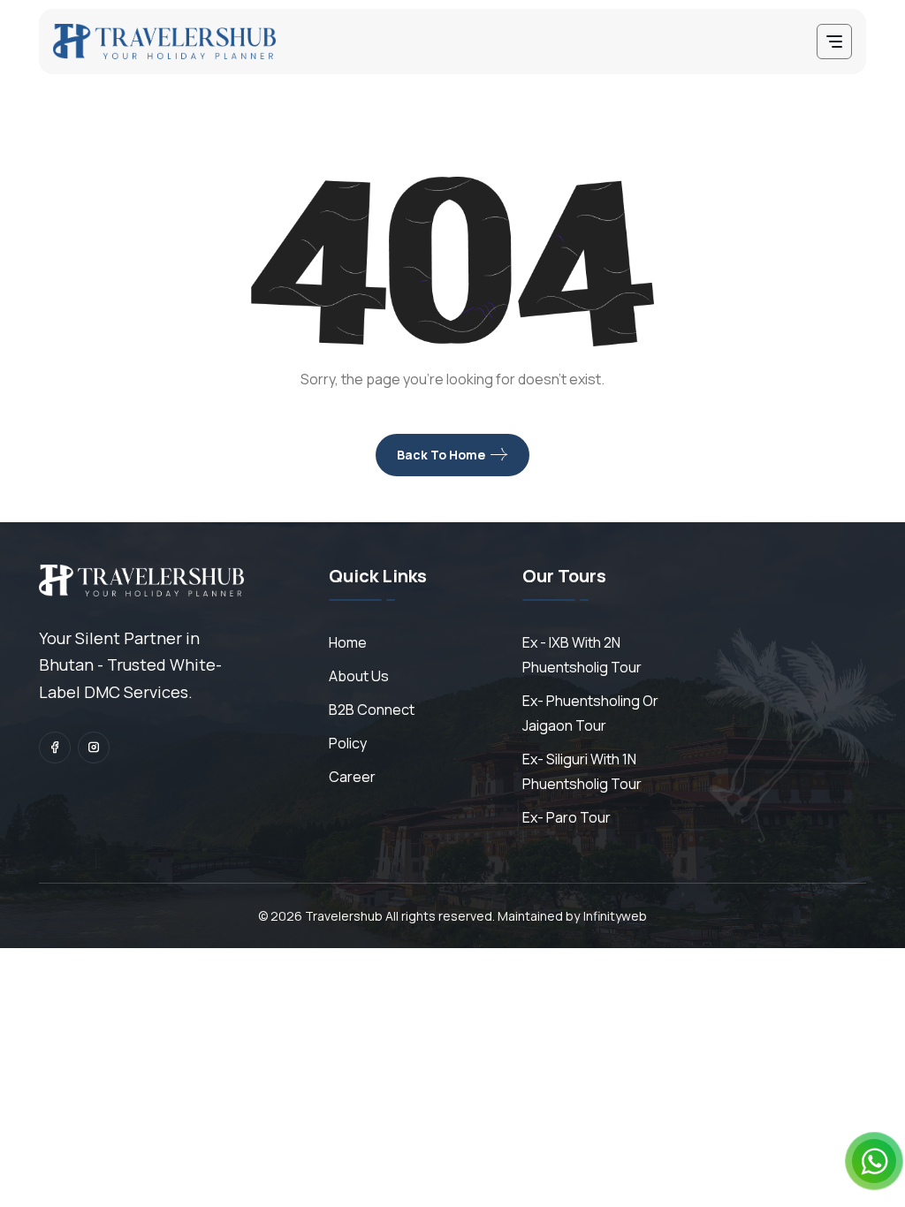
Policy (348, 743)
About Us (359, 676)
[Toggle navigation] (834, 41)
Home (348, 642)
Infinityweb (615, 915)
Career (352, 776)
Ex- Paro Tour (566, 817)
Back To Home (441, 454)
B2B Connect (371, 709)
